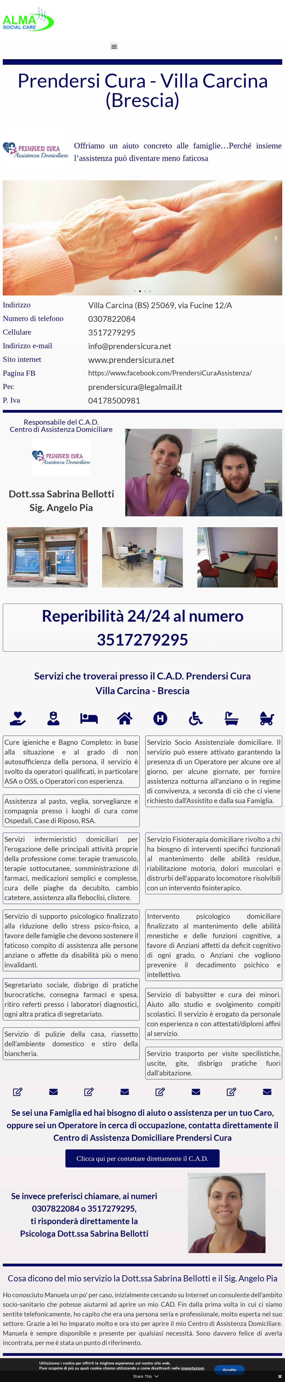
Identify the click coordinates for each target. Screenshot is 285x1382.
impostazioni (192, 1368)
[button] (114, 46)
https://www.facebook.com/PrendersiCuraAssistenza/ (170, 372)
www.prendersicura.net (131, 360)
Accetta (229, 1370)
